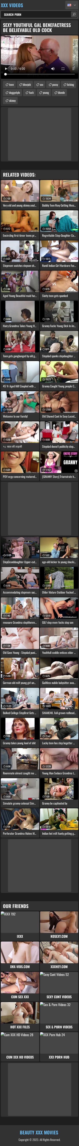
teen (11, 84)
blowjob (27, 84)
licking (70, 84)
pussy (55, 84)
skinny (12, 100)
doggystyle (14, 92)
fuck (31, 92)
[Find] (74, 14)
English (71, 5)
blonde (61, 92)
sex (41, 84)
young (46, 92)
